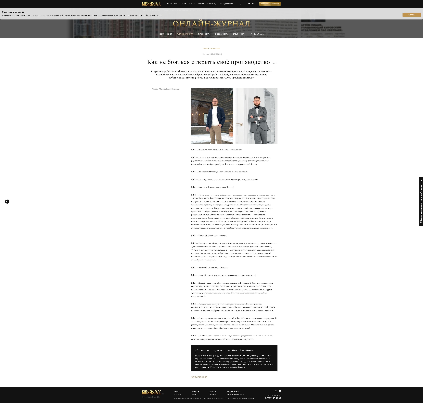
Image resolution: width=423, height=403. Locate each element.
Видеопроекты (221, 34)
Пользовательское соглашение (213, 398)
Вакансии (213, 392)
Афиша (176, 392)
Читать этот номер (199, 377)
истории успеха (173, 4)
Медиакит (195, 392)
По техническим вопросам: (240, 398)
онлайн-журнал (188, 4)
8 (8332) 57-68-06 (273, 398)
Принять (411, 15)
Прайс (194, 394)
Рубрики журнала (185, 34)
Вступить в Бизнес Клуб (270, 4)
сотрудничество (226, 4)
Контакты (213, 394)
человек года (212, 4)
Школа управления (211, 48)
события (201, 4)
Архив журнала (257, 34)
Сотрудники (177, 394)
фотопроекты (204, 34)
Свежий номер (165, 34)
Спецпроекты (239, 34)
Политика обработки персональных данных (187, 398)
